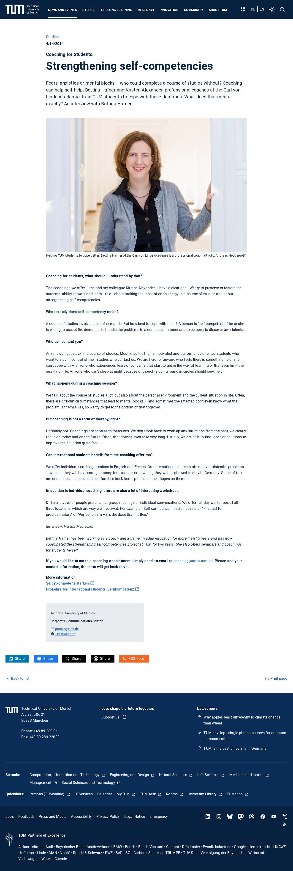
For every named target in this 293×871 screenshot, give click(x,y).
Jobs (9, 816)
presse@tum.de (67, 629)
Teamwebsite (65, 634)
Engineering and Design (130, 775)
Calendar (104, 794)
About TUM (218, 10)
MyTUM (123, 794)
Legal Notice (134, 816)
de (253, 9)
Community (193, 10)
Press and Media (52, 816)
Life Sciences (208, 775)
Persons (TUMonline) (47, 794)
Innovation (169, 10)
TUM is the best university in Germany (234, 748)
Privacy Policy (108, 816)
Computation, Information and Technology (65, 775)
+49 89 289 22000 (44, 737)
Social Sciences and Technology (89, 782)
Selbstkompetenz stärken (67, 583)
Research (146, 10)
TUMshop (235, 794)
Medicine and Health (246, 775)
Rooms (172, 794)
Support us (110, 717)
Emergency (158, 816)
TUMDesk (148, 794)
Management (41, 782)
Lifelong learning (116, 10)
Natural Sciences (173, 775)
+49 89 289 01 (46, 731)
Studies (88, 10)
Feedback (26, 816)
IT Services (84, 794)
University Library (202, 794)
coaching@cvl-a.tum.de (193, 561)
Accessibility (81, 816)
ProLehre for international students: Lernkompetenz (90, 589)
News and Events (62, 10)
